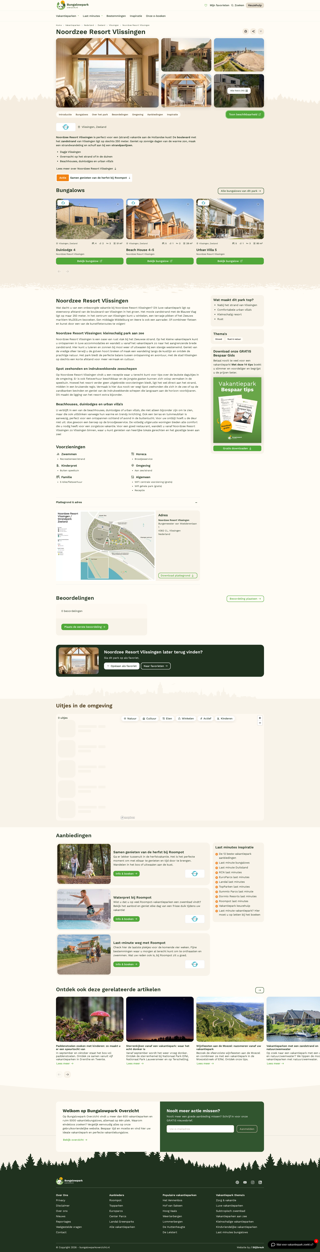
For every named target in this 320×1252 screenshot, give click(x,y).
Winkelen (188, 718)
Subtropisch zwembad (230, 1211)
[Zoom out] (260, 722)
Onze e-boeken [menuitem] (156, 15)
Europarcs (116, 1211)
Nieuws (60, 1216)
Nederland (89, 25)
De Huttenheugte (174, 1227)
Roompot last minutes (233, 901)
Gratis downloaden (235, 448)
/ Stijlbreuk (257, 1247)
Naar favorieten (154, 666)
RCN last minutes (230, 872)
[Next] (67, 1074)
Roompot (115, 1200)
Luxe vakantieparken (229, 1205)
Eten (169, 718)
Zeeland (101, 25)
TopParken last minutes (234, 886)
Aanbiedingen (155, 114)
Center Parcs (117, 1216)
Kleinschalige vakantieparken (235, 1221)
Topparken (116, 1205)
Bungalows (82, 114)
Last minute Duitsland (233, 867)
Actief (207, 718)
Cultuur (151, 718)
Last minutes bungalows (232, 1232)
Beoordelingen (120, 114)
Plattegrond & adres (69, 502)
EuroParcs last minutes (234, 877)
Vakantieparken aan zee (231, 1216)
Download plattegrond (175, 575)
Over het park (100, 114)
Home (59, 25)
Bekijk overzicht (73, 1139)
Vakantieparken (72, 25)
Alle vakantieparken (122, 1227)
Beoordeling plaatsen (243, 598)
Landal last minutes (232, 881)
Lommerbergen (173, 1221)
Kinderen (226, 718)
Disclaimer (63, 1205)
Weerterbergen (172, 1216)
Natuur (131, 718)
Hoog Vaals (170, 1211)
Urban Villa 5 (206, 250)
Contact (61, 1232)
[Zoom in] (260, 718)
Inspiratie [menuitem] (136, 15)
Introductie (65, 114)
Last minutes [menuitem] (91, 15)
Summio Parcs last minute (236, 891)
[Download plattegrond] (106, 545)
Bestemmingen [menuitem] (116, 15)
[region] (191, 767)
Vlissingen (114, 25)
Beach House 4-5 (140, 250)
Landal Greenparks (121, 1221)
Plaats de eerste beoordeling (83, 626)
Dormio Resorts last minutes (237, 896)
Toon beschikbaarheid (243, 114)
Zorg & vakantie (226, 1200)
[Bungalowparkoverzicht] (73, 5)
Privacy (60, 1200)
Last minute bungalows (234, 862)
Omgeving (137, 114)
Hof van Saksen (172, 1205)
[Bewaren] (261, 31)
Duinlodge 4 (66, 250)
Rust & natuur (234, 339)
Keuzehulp (255, 5)
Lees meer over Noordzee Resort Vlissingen (84, 168)
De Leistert (170, 1232)
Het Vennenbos (172, 1200)
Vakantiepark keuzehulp (234, 905)
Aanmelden (247, 1129)
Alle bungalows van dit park (239, 190)
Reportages (63, 1221)
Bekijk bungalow (87, 261)
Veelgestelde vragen (69, 1227)
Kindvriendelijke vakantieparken (236, 1227)
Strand (218, 339)
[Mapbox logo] (127, 818)
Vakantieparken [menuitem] (66, 15)
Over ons (62, 1211)
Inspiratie (172, 114)
